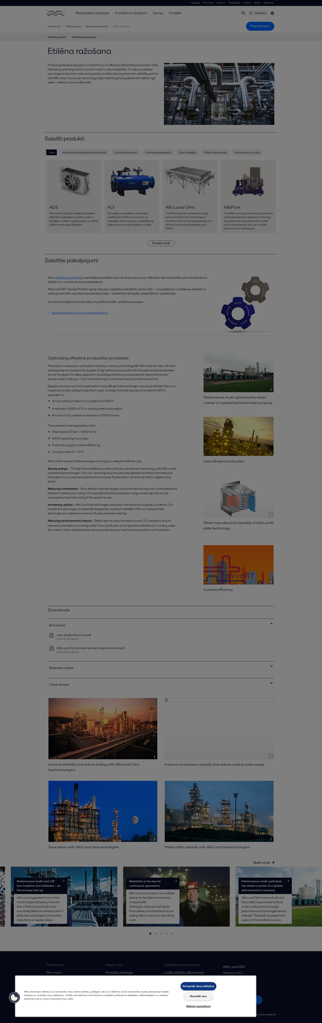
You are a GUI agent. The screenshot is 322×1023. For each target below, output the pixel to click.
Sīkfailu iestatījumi (198, 1006)
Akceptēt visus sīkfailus (198, 986)
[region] (135, 996)
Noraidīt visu (198, 996)
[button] (14, 997)
